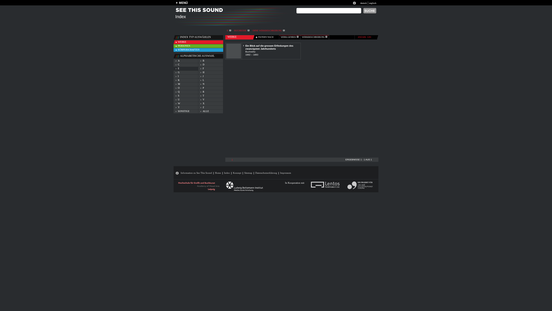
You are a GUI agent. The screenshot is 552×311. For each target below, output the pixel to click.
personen (184, 45)
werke (182, 42)
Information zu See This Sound (196, 173)
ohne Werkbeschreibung (267, 30)
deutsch (363, 3)
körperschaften (188, 49)
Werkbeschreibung (313, 37)
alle (206, 111)
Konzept (237, 173)
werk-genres (289, 37)
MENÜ (183, 3)
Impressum (285, 173)
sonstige (184, 111)
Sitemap (248, 173)
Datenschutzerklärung (266, 173)
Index (227, 173)
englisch (372, 3)
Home (218, 173)
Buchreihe (240, 30)
